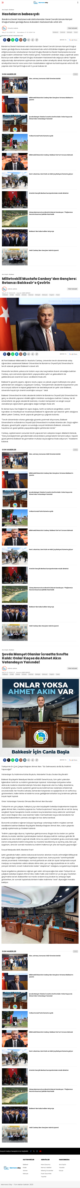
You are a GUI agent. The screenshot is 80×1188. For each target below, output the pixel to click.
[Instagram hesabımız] (37, 1151)
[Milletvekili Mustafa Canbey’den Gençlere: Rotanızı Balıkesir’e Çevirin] (15, 112)
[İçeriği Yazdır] (24, 40)
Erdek (12, 295)
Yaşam (52, 295)
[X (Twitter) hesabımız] (34, 1151)
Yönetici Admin (13, 28)
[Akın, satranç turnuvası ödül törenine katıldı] (15, 93)
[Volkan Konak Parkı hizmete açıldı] (15, 150)
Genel (18, 295)
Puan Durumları (46, 1174)
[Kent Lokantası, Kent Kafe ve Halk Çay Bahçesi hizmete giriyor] (15, 189)
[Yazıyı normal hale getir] (36, 40)
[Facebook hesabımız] (30, 1151)
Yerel (75, 32)
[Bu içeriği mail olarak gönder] (20, 40)
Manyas (44, 295)
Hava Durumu (45, 1165)
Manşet (69, 32)
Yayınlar (43, 1177)
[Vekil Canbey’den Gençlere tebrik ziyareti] (15, 265)
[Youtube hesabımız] (40, 1151)
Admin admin (12, 289)
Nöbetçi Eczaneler (47, 1171)
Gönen (24, 295)
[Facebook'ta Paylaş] (4, 40)
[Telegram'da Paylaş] (16, 40)
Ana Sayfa (62, 1165)
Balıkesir (55, 32)
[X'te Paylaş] (8, 40)
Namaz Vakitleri (46, 1168)
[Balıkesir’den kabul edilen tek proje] (15, 246)
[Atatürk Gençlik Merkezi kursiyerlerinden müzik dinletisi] (15, 208)
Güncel (62, 32)
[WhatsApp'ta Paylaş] (12, 40)
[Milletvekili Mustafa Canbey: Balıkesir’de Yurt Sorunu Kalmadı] (15, 170)
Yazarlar (61, 1168)
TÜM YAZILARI (72, 28)
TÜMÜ (75, 74)
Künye (61, 1171)
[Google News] (73, 39)
